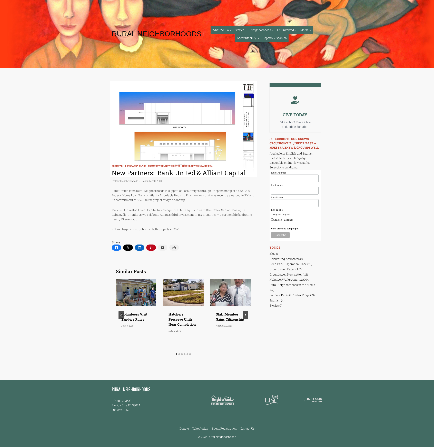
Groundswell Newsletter (164, 166)
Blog (272, 254)
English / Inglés (281, 214)
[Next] (245, 315)
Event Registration (224, 428)
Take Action (200, 428)
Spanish (275, 300)
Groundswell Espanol (284, 269)
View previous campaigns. (285, 228)
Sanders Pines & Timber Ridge (290, 295)
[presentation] (136, 292)
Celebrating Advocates (285, 259)
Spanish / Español (283, 219)
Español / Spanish (275, 38)
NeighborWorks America (197, 166)
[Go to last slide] (121, 315)
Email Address (278, 172)
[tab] (176, 354)
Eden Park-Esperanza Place (129, 166)
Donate (184, 428)
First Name (277, 185)
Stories (274, 305)
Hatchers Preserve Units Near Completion (182, 319)
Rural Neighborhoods (126, 180)
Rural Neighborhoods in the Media (292, 285)
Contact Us (247, 428)
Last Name (277, 197)
